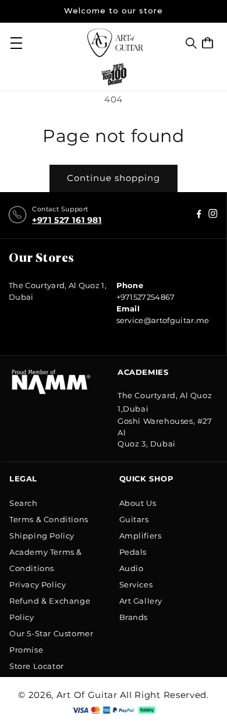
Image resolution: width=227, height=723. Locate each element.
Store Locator (36, 666)
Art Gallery (141, 600)
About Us (138, 503)
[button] (191, 43)
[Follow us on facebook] (213, 215)
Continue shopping (113, 177)
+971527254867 (145, 297)
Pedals (133, 552)
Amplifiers (140, 535)
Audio (131, 568)
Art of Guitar (87, 694)
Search (23, 503)
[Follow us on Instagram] (199, 215)
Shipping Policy (42, 535)
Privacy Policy (37, 584)
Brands (133, 617)
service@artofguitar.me (163, 320)
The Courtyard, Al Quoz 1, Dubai (58, 291)
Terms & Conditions (48, 519)
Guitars (134, 519)
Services (136, 584)
